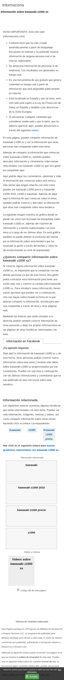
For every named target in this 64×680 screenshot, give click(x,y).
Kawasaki (15, 430)
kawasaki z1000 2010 (31, 487)
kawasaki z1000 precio (31, 510)
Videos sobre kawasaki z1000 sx (21, 564)
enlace (35, 130)
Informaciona (13, 5)
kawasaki (31, 465)
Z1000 (32, 430)
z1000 (31, 532)
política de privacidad (29, 657)
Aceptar (33, 676)
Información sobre (24, 11)
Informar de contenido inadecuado (32, 621)
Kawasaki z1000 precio (49, 434)
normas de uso (49, 661)
